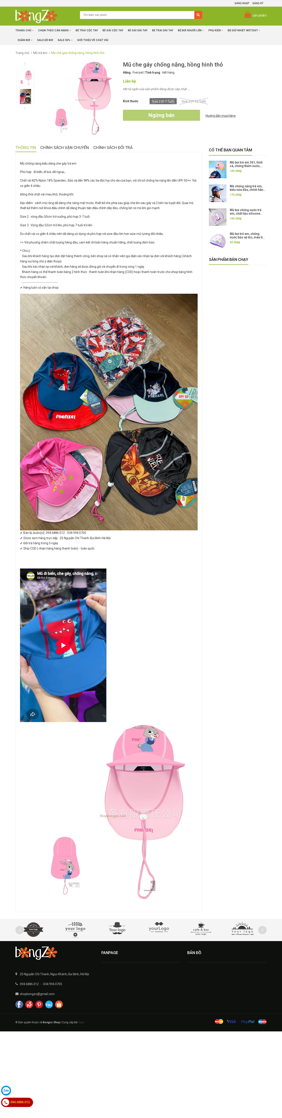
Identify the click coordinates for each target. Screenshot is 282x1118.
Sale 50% (64, 40)
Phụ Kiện (214, 30)
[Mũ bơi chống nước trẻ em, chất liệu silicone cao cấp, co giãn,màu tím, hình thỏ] (217, 217)
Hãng (127, 72)
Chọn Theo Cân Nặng (53, 30)
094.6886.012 (29, 984)
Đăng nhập (242, 3)
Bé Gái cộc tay (112, 30)
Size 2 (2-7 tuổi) (163, 101)
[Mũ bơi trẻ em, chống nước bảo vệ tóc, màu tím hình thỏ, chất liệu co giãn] (217, 241)
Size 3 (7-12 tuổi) (194, 101)
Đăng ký (257, 3)
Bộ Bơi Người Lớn (190, 30)
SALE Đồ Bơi (45, 40)
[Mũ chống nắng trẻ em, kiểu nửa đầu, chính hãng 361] (217, 193)
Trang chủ (23, 30)
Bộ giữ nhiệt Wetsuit (243, 30)
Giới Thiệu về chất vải (92, 40)
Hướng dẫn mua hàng (221, 115)
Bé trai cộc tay (87, 30)
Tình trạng (152, 72)
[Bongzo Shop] (55, 953)
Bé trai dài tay (162, 30)
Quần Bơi (24, 40)
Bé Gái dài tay (138, 30)
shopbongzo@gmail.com (37, 994)
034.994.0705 (52, 984)
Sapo (81, 1022)
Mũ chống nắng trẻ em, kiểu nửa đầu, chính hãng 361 (247, 189)
